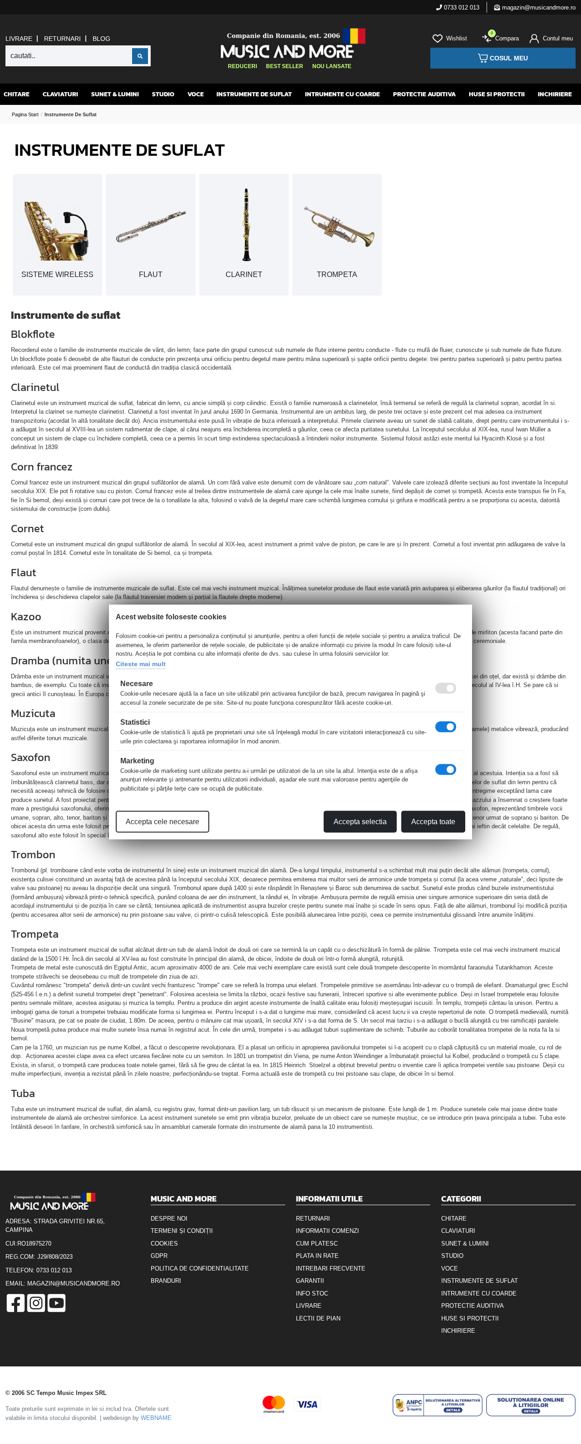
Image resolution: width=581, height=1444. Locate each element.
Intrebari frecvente (330, 1268)
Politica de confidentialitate (200, 1268)
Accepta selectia (360, 822)
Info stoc (312, 1293)
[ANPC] (437, 1405)
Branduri (166, 1280)
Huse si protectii (497, 94)
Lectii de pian (318, 1318)
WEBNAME (156, 1417)
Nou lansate (331, 66)
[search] (140, 56)
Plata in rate (317, 1255)
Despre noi (169, 1218)
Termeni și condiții (182, 1230)
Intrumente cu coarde (342, 94)
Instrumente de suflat (254, 94)
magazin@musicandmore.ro (538, 7)
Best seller (284, 66)
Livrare (18, 38)
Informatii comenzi (327, 1230)
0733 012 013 (460, 7)
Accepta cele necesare (162, 822)
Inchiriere (555, 94)
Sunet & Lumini (115, 94)
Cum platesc (317, 1243)
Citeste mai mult (141, 663)
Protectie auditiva (424, 94)
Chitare (17, 94)
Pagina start (25, 114)
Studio (163, 94)
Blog (101, 38)
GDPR (159, 1255)
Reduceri (242, 66)
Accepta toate (433, 822)
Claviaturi (60, 94)
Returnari (62, 38)
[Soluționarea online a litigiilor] (531, 1405)
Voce (195, 94)
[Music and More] (289, 43)
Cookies (164, 1243)
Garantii (310, 1280)
